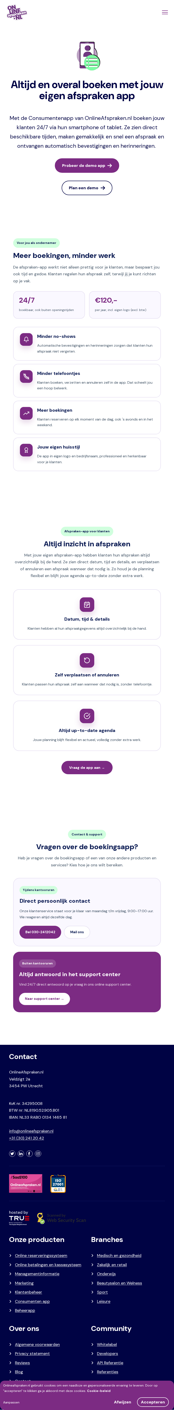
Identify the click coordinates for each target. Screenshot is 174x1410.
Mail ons (77, 932)
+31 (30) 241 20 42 (26, 1138)
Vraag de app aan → (87, 767)
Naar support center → (44, 998)
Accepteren (153, 1402)
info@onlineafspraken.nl (31, 1131)
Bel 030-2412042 (40, 932)
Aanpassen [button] (11, 1402)
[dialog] (87, 1395)
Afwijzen (122, 1402)
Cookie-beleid (99, 1391)
